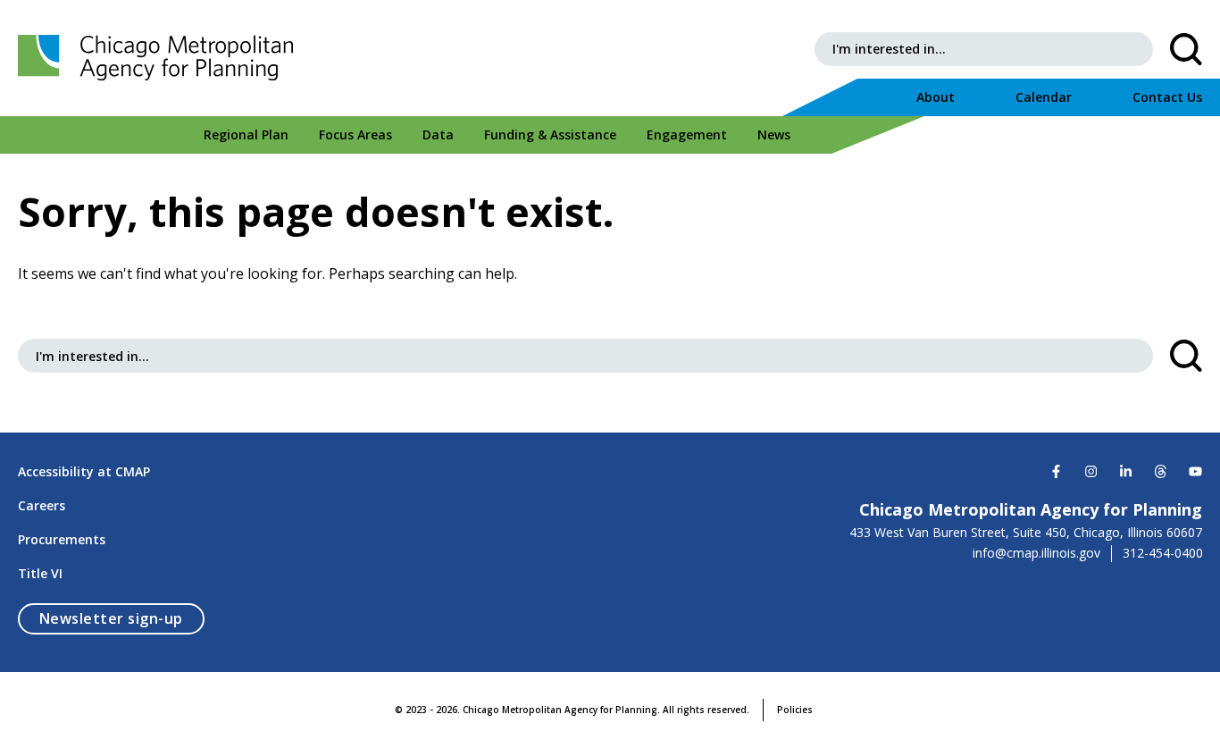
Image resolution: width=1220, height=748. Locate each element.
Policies (795, 709)
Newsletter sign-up (122, 618)
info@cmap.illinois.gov (1036, 553)
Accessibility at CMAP (84, 471)
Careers (41, 505)
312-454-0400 (1163, 553)
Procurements (61, 539)
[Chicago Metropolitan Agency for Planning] (161, 58)
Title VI (40, 573)
